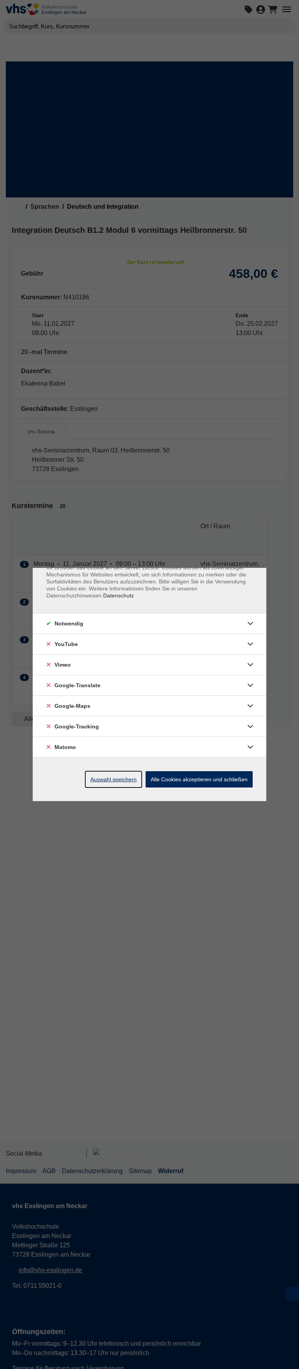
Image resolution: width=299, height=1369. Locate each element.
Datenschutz (118, 595)
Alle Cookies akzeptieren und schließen (199, 779)
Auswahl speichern (113, 779)
